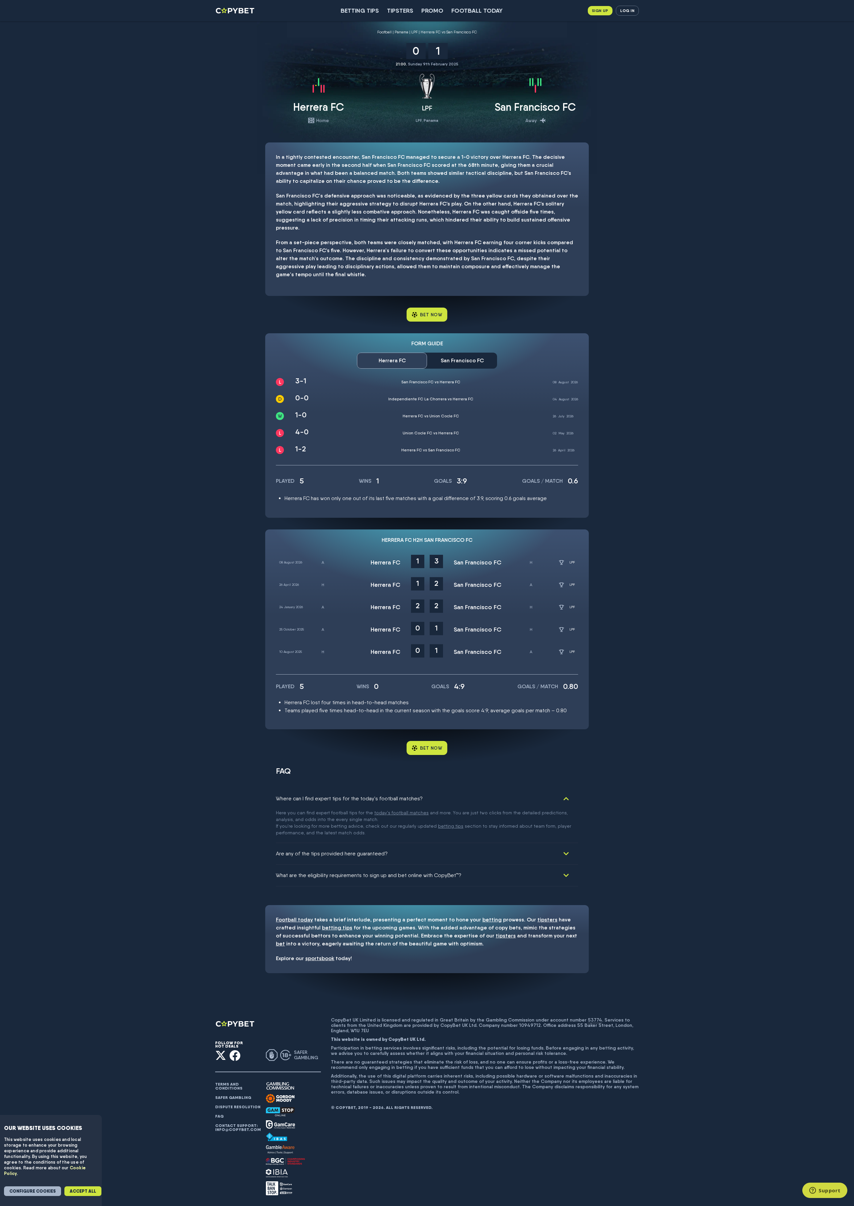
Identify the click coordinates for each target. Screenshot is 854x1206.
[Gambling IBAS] (276, 1137)
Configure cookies (32, 1191)
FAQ (219, 1116)
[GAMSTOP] (280, 1111)
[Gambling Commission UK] (280, 1086)
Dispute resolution (238, 1107)
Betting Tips (360, 10)
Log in (627, 10)
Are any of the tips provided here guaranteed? (332, 853)
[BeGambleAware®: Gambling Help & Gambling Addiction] (280, 1149)
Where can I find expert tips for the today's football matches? (349, 798)
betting (492, 919)
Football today (477, 10)
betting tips (450, 826)
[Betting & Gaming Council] (285, 1161)
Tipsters (400, 10)
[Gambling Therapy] (280, 1098)
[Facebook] (235, 1055)
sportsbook (319, 958)
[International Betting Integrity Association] (277, 1173)
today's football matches (401, 812)
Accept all (83, 1191)
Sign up (600, 10)
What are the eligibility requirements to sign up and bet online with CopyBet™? (368, 875)
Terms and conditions (229, 1086)
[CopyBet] (236, 10)
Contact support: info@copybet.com (238, 1128)
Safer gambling (233, 1098)
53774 (595, 1020)
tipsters (547, 919)
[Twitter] (220, 1055)
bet (280, 943)
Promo (432, 10)
